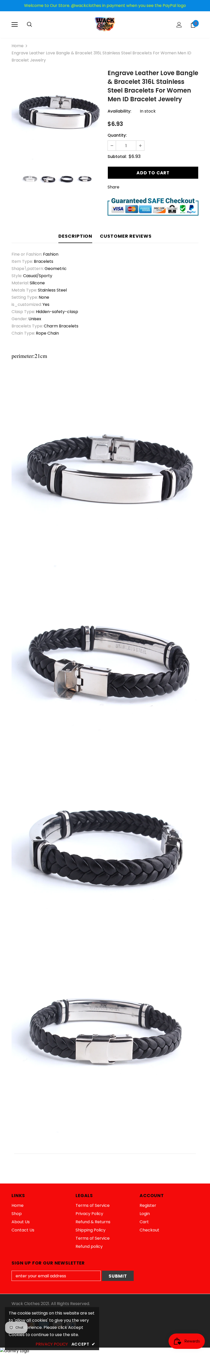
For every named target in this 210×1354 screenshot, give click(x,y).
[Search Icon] (29, 24)
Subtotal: (117, 156)
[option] (57, 116)
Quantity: (117, 135)
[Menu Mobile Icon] (15, 25)
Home (18, 46)
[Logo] (105, 24)
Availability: (119, 111)
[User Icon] (179, 24)
